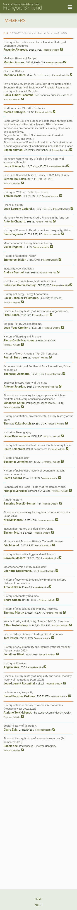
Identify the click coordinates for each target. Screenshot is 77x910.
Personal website (51, 50)
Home (38, 899)
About (39, 905)
